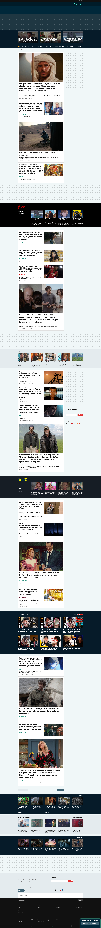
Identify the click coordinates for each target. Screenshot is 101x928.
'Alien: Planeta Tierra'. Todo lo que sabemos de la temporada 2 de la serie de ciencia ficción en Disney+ (36, 829)
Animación (21, 176)
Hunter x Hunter (80, 46)
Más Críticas (80, 795)
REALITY (35, 4)
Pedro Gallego (25, 160)
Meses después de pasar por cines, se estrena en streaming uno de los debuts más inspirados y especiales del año (77, 850)
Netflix (67, 46)
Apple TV (19, 883)
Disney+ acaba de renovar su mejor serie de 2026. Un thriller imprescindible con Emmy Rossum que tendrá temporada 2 (30, 727)
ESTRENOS (29, 4)
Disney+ (56, 46)
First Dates (20, 484)
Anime (23, 207)
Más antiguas (60, 789)
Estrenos (21, 324)
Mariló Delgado (25, 181)
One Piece (19, 215)
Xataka (19, 905)
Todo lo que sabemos (24, 817)
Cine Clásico (21, 532)
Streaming (21, 838)
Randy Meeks (24, 246)
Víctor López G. (25, 98)
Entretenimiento (22, 114)
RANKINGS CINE (47, 4)
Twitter (82, 4)
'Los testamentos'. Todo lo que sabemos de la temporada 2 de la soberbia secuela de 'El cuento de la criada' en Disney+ (64, 829)
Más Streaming (79, 837)
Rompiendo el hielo (73, 46)
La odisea (31, 883)
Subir (80, 900)
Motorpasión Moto (59, 907)
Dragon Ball (20, 217)
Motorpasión (58, 905)
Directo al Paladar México (50, 920)
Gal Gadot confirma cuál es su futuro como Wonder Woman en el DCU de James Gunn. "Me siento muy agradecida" (30, 253)
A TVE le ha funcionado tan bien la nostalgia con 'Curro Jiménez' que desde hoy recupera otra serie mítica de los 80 (63, 493)
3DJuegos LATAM (30, 919)
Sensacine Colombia (40, 921)
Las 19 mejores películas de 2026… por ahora (38, 152)
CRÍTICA (22, 4)
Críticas (21, 242)
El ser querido (34, 46)
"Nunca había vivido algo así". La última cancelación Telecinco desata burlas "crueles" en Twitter (50, 493)
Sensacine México (40, 919)
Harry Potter (52, 46)
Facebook (76, 4)
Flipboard (78, 4)
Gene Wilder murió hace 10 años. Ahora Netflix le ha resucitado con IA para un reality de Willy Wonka (37, 493)
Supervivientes (20, 486)
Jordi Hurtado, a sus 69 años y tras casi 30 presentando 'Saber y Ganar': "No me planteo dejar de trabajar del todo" (77, 493)
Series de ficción (22, 732)
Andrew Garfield (61, 46)
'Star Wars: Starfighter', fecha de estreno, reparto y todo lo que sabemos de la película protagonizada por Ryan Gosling (23, 829)
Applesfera (19, 909)
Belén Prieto (24, 328)
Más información (50, 926)
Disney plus (43, 879)
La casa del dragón (21, 886)
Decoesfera (67, 907)
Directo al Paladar (24, 597)
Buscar (81, 896)
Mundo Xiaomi (20, 912)
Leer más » (31, 96)
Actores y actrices (23, 258)
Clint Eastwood (40, 46)
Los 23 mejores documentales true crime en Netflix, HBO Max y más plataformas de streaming (50, 363)
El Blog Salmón (78, 905)
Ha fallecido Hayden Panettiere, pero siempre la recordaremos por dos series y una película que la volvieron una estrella (64, 363)
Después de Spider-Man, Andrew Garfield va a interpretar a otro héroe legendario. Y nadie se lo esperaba (39, 711)
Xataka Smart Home (21, 910)
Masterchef (20, 488)
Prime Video (46, 46)
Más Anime (20, 221)
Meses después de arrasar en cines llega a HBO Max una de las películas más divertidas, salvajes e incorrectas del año (36, 850)
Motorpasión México (59, 919)
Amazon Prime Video (33, 879)
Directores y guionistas (24, 93)
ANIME (40, 4)
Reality (23, 479)
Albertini (23, 735)
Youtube (80, 4)
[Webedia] (80, 1)
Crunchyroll (20, 211)
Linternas (42, 886)
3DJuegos (23, 274)
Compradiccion (68, 909)
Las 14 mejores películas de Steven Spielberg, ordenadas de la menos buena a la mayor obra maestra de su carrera (23, 363)
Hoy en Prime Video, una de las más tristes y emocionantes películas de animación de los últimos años (30, 374)
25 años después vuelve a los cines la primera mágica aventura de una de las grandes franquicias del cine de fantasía (31, 526)
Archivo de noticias (23, 789)
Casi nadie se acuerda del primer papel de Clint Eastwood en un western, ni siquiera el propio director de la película (39, 574)
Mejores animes (21, 213)
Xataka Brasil (20, 921)
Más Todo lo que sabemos (77, 817)
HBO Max (42, 883)
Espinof (23, 614)
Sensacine (23, 397)
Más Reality (20, 491)
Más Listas (80, 351)
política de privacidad (79, 417)
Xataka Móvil (20, 907)
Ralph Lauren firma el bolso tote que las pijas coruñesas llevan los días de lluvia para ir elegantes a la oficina (31, 505)
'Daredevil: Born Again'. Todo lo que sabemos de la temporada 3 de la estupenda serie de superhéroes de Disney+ (77, 829)
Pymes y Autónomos (79, 907)
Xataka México (20, 919)
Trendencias (23, 510)
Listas (19, 351)
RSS (77, 423)
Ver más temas (21, 890)
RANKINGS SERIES (56, 4)
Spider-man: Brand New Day (33, 887)
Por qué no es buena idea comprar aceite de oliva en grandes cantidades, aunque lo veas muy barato (30, 592)
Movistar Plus (20, 881)
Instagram (74, 4)
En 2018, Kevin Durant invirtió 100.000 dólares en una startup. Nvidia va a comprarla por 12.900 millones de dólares (30, 268)
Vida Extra (29, 907)
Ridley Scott (28, 46)
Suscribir (80, 414)
